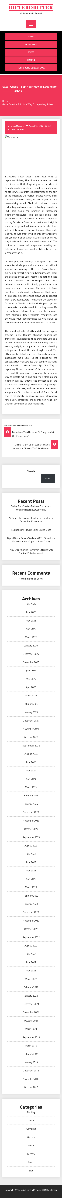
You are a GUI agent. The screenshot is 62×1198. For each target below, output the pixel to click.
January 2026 (31, 645)
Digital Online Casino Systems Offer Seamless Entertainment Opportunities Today (31, 539)
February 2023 (31, 896)
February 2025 (31, 704)
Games (31, 1137)
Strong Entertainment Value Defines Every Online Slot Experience (31, 519)
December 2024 (31, 720)
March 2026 (31, 637)
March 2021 (31, 1029)
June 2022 (31, 962)
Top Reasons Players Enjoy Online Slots (31, 530)
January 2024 (31, 804)
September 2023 (31, 837)
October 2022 (31, 929)
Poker (31, 52)
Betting (31, 1112)
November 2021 (31, 1012)
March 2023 (31, 887)
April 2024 (31, 779)
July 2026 (31, 604)
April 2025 (31, 687)
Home (31, 36)
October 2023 (31, 829)
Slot (49, 125)
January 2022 (31, 996)
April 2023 (31, 879)
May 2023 (31, 870)
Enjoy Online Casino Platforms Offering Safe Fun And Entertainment (31, 551)
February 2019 (31, 1054)
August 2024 (31, 754)
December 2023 (31, 812)
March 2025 (31, 695)
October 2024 (31, 737)
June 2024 (31, 762)
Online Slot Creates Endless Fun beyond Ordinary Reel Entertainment (31, 507)
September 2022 (31, 937)
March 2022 (31, 979)
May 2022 (31, 970)
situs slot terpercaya (42, 331)
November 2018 (31, 1079)
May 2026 (31, 620)
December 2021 (31, 1004)
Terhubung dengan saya (31, 67)
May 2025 (31, 679)
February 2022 (31, 987)
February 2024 (31, 795)
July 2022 (31, 954)
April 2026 (31, 629)
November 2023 (31, 820)
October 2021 (31, 1020)
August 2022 (31, 945)
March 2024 (31, 787)
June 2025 (31, 670)
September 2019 (31, 1037)
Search (31, 471)
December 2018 (31, 1070)
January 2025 (31, 712)
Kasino (31, 60)
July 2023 (31, 854)
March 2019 (31, 1045)
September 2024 (31, 745)
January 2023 (31, 904)
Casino (31, 1120)
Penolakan (31, 44)
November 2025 (31, 662)
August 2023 (31, 845)
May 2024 (31, 770)
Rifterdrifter (31, 7)
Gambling (31, 1129)
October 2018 (31, 1087)
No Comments (17, 129)
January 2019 (31, 1062)
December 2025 (31, 654)
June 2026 (31, 612)
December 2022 (31, 912)
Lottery (31, 1154)
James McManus (17, 125)
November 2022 (31, 920)
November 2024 (31, 729)
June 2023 (31, 862)
